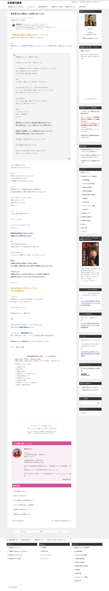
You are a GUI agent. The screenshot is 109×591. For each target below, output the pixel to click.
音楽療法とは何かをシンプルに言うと (18, 551)
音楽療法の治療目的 (86, 216)
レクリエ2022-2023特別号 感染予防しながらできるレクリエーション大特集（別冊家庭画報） (90, 303)
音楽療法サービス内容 (56, 6)
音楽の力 (23, 20)
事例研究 (85, 198)
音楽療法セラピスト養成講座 (19, 341)
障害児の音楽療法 (87, 191)
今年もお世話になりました (19, 491)
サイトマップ (44, 558)
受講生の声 (86, 209)
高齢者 (22, 347)
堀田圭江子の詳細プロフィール (90, 38)
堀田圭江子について (71, 6)
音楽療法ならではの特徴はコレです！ (22, 514)
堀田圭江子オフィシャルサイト (90, 387)
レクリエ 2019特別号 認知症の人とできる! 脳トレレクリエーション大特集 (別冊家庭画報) (90, 325)
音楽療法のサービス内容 (15, 558)
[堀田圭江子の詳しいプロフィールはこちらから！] (90, 25)
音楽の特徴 (84, 228)
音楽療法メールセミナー (15, 547)
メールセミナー (31, 6)
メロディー (84, 231)
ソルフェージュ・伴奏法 (89, 205)
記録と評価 (86, 202)
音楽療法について (15, 20)
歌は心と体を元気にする (18, 520)
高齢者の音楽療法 (87, 187)
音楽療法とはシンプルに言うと (16, 6)
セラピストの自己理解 (88, 183)
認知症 (17, 347)
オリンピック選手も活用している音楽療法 (23, 505)
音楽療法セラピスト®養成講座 (89, 176)
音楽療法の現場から (86, 220)
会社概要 (43, 547)
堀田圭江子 (18, 24)
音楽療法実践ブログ (43, 6)
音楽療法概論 (86, 180)
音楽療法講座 (14, 2)
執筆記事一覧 (66, 479)
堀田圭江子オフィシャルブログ (90, 389)
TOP (13, 540)
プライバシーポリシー (47, 555)
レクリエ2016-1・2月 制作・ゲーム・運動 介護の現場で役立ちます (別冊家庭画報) (90, 353)
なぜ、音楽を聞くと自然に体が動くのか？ (23, 500)
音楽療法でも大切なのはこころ (20, 509)
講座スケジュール (85, 172)
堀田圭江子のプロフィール (15, 555)
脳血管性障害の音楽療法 (89, 194)
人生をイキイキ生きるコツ (19, 495)
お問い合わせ (82, 6)
